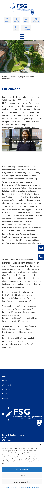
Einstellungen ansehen (22, 482)
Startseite (5, 77)
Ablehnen (22, 476)
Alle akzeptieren (22, 469)
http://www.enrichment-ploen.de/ (16, 301)
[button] (40, 444)
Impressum (35, 487)
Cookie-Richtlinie (10, 487)
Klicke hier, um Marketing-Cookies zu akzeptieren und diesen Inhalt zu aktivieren (22, 140)
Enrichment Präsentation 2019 (26, 127)
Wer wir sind (6, 385)
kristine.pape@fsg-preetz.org (20, 332)
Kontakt (5, 398)
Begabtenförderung (27, 77)
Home (4, 376)
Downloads (6, 394)
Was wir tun (15, 77)
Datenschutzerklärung (24, 487)
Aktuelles (5, 380)
